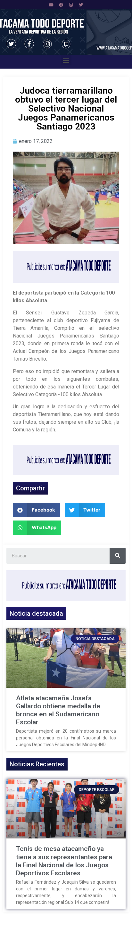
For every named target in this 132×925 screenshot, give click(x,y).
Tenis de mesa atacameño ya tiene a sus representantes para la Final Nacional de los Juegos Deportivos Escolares (64, 861)
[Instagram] (71, 5)
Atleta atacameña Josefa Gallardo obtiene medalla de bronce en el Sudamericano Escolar (58, 710)
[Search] (118, 556)
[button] (66, 60)
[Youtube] (51, 5)
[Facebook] (61, 5)
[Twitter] (81, 5)
